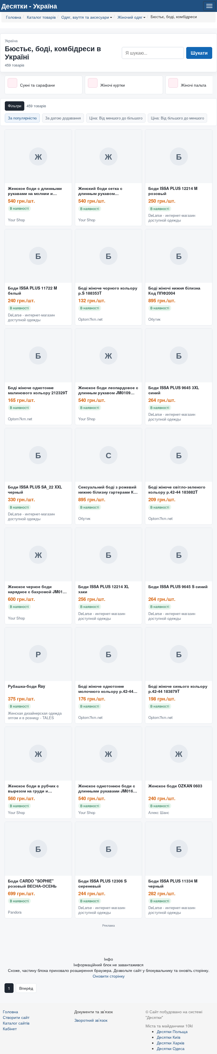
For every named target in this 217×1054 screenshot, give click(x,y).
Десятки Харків (170, 1043)
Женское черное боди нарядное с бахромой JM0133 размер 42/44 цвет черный (37, 589)
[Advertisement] (108, 941)
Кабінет (10, 1028)
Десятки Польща (172, 1031)
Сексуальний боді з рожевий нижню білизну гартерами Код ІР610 (108, 490)
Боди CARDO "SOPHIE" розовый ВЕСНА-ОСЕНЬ (32, 884)
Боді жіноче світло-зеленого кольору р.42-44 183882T (176, 490)
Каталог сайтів (16, 1023)
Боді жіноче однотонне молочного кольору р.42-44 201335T (105, 689)
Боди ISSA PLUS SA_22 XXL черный (35, 490)
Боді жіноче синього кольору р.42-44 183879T (177, 689)
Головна (10, 1011)
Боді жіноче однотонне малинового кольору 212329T (38, 390)
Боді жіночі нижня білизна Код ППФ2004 (174, 291)
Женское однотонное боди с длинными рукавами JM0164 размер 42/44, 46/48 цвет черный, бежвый (106, 788)
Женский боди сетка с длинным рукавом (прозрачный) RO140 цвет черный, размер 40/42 (104, 191)
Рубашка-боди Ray (26, 686)
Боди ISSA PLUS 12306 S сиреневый (102, 884)
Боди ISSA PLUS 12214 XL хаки (103, 589)
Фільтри (14, 105)
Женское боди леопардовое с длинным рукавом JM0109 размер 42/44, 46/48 (108, 390)
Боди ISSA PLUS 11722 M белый (32, 291)
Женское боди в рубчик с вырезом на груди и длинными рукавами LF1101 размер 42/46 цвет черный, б (36, 788)
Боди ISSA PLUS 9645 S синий (178, 586)
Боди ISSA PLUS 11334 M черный (173, 884)
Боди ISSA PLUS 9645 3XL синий (173, 390)
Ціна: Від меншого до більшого (115, 118)
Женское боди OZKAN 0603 (175, 786)
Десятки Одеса (171, 1048)
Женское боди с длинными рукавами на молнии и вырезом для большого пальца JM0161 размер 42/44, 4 (37, 191)
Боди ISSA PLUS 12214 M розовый (173, 191)
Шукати (199, 53)
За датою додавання (63, 118)
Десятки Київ (168, 1037)
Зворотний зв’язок (90, 1020)
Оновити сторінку (109, 976)
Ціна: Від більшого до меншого (177, 118)
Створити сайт (16, 1017)
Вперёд (26, 988)
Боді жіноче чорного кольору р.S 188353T (107, 291)
